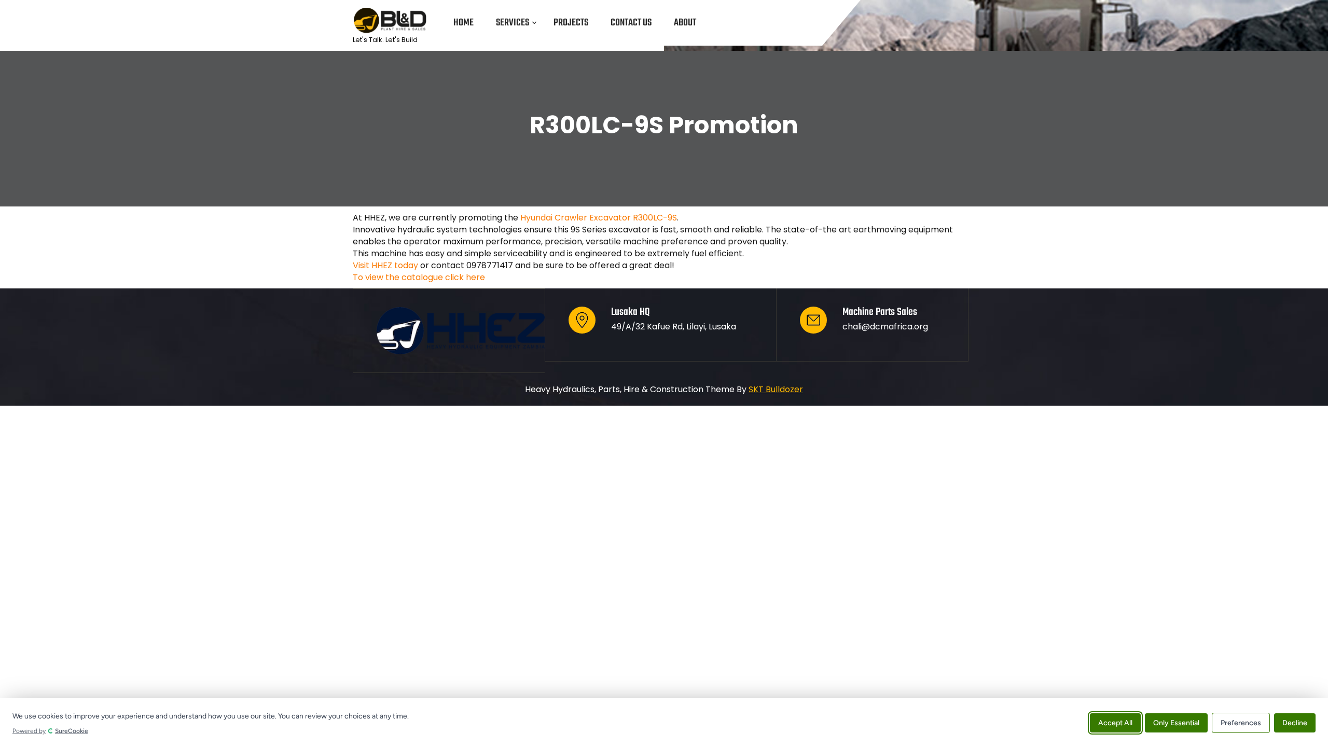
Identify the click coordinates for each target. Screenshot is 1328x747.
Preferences (1241, 722)
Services (512, 23)
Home (463, 23)
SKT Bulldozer (776, 389)
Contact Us (631, 23)
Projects (571, 23)
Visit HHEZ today (385, 265)
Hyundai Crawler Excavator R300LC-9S (598, 218)
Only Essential (1176, 722)
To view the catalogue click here (419, 277)
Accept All (1115, 722)
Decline (1294, 722)
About (685, 23)
